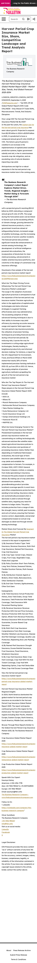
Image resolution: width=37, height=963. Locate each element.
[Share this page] (33, 19)
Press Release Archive (22, 950)
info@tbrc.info (7, 824)
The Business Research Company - (15, 795)
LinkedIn (5, 829)
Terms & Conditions (18, 959)
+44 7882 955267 (8, 821)
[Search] (23, 19)
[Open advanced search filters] (28, 19)
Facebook (6, 832)
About (8, 950)
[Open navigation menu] (4, 19)
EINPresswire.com (10, 103)
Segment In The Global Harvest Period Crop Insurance (18, 532)
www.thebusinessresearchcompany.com (17, 797)
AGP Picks (5, 3)
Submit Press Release (18, 955)
